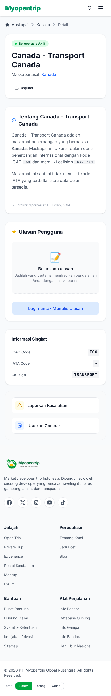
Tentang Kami (71, 538)
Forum (9, 584)
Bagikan (27, 88)
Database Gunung (75, 618)
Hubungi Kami (16, 618)
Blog (63, 556)
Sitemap (11, 646)
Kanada (43, 24)
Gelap (56, 686)
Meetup (10, 575)
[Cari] (89, 8)
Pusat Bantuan (16, 609)
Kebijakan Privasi (18, 636)
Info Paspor (69, 609)
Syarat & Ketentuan (20, 627)
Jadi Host (68, 547)
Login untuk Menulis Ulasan (55, 308)
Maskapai (19, 24)
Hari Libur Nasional (75, 646)
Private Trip (13, 547)
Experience (13, 556)
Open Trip (12, 538)
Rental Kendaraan (19, 565)
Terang (40, 686)
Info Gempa (69, 627)
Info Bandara (70, 636)
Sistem (24, 686)
